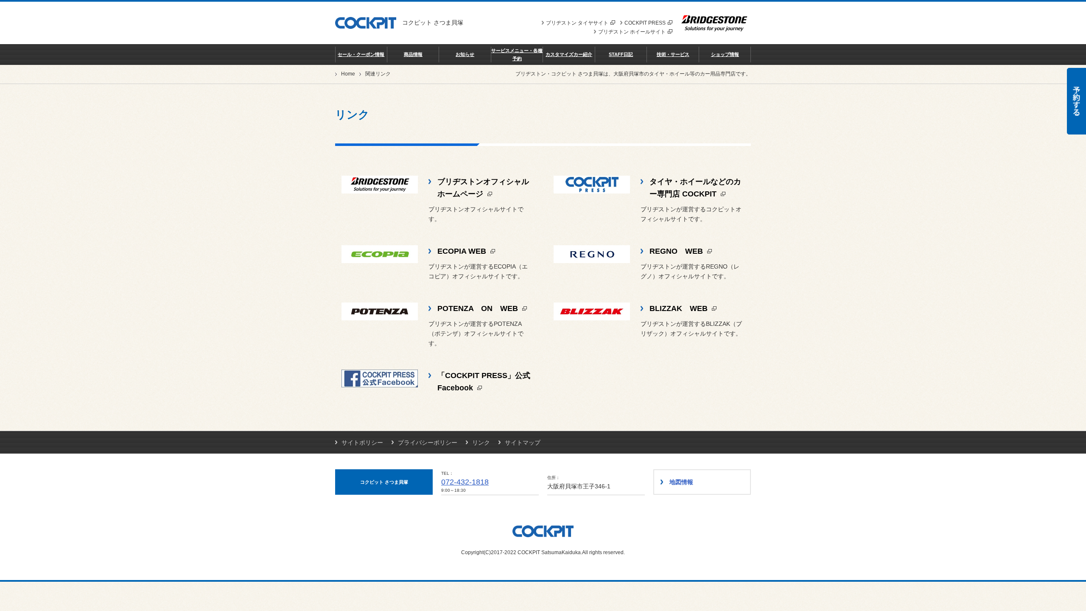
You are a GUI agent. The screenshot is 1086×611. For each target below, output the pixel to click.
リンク (481, 442)
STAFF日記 (621, 54)
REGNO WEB (677, 251)
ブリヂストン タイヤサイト (577, 23)
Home (348, 74)
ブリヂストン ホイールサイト (632, 32)
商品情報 (413, 54)
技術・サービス (673, 54)
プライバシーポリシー (427, 442)
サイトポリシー (362, 442)
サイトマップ (522, 442)
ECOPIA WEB (462, 251)
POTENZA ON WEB (478, 308)
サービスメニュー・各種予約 (517, 54)
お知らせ (465, 54)
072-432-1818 (465, 482)
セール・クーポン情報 (361, 54)
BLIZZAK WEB (679, 308)
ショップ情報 (725, 54)
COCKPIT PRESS (645, 23)
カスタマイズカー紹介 (569, 54)
